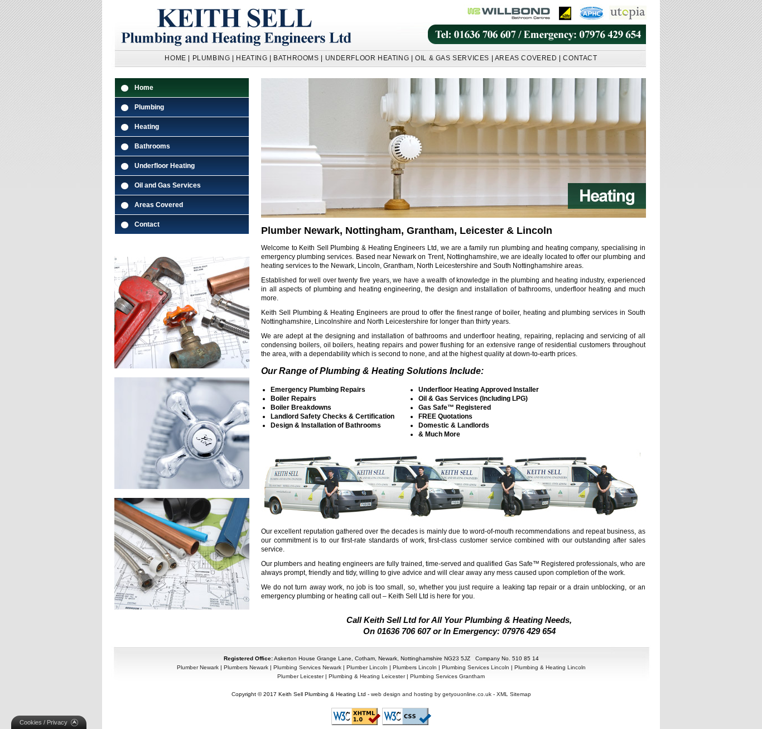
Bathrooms (152, 146)
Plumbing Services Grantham (447, 676)
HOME (175, 58)
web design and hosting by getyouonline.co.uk (431, 694)
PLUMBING (211, 58)
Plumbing (149, 107)
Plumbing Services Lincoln (475, 667)
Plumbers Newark (246, 667)
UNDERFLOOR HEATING (367, 58)
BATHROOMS (296, 58)
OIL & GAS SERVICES (452, 58)
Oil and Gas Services (167, 185)
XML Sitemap (513, 694)
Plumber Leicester (300, 676)
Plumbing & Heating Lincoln (550, 667)
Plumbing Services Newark (307, 667)
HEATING (251, 58)
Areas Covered (158, 205)
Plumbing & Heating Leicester (367, 676)
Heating (146, 127)
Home (143, 88)
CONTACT (580, 58)
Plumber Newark (198, 667)
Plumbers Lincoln (415, 667)
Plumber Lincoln (367, 667)
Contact (147, 224)
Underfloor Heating (164, 166)
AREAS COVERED (526, 58)
